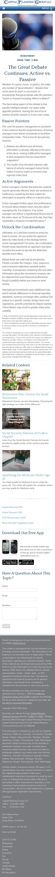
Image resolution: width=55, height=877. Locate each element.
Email (4, 595)
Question (6, 605)
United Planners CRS (12, 512)
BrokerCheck (19, 643)
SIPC (41, 716)
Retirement (7, 843)
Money (5, 859)
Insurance (6, 853)
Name (5, 586)
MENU (45, 8)
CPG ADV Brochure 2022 (14, 517)
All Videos (6, 869)
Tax (3, 856)
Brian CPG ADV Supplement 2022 (18, 523)
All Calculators (8, 872)
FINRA (31, 716)
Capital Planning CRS (12, 507)
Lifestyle (6, 862)
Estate (5, 849)
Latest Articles (8, 866)
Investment (7, 846)
